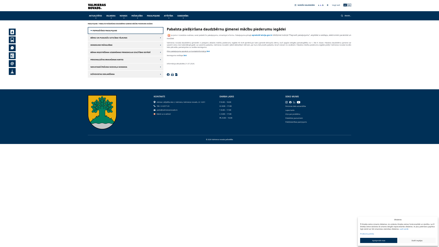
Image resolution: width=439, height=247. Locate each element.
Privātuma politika (367, 234)
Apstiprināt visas (378, 240)
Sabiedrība (182, 16)
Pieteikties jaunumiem (294, 118)
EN (349, 5)
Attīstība (168, 16)
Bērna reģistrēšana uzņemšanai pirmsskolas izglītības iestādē (120, 52)
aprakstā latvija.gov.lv (262, 35)
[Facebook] (168, 75)
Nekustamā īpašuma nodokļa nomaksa (108, 67)
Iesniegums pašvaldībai (101, 45)
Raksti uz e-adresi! (164, 114)
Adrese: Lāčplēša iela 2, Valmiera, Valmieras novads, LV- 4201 (181, 102)
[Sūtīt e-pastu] (155, 110)
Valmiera (110, 16)
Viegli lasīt (336, 5)
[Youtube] (299, 102)
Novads (123, 16)
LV (345, 5)
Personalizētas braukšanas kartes (106, 60)
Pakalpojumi (153, 16)
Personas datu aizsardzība (295, 106)
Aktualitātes (95, 16)
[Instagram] (287, 102)
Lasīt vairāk (404, 229)
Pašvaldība (137, 16)
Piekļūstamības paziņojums (296, 122)
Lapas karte (289, 110)
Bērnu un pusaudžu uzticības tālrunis (108, 38)
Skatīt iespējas (417, 240)
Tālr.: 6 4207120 (163, 106)
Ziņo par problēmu (292, 114)
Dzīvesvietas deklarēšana (102, 74)
